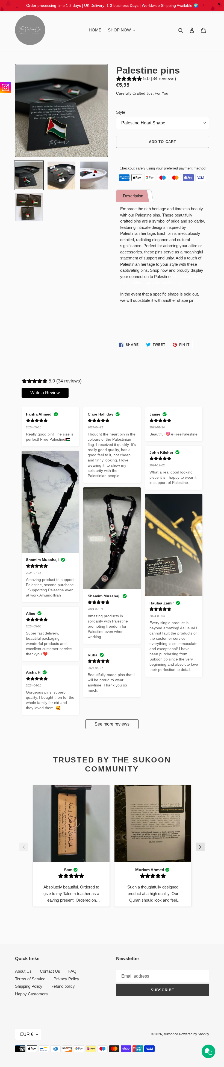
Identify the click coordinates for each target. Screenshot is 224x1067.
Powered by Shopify (194, 1034)
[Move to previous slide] (23, 847)
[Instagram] (5, 87)
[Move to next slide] (200, 847)
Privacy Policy (66, 979)
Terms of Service (30, 979)
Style (120, 112)
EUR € (26, 1034)
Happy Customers (31, 994)
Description (133, 196)
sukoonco (171, 1034)
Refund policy (63, 986)
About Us (23, 971)
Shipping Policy (28, 986)
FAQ (72, 971)
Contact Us (50, 971)
